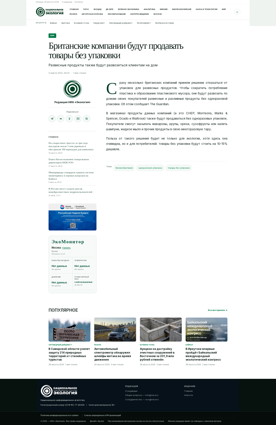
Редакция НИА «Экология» (72, 102)
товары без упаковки (179, 168)
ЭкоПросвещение (139, 14)
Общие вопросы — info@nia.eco (141, 395)
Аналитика (149, 9)
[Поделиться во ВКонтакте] (60, 118)
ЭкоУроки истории (164, 23)
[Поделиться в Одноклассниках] (69, 118)
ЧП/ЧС (86, 9)
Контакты (79, 2)
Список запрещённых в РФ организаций (102, 415)
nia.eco (101, 421)
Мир (224, 9)
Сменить (66, 248)
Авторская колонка (92, 14)
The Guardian (159, 104)
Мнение (164, 9)
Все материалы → (217, 310)
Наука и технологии (206, 9)
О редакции (67, 2)
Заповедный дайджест (121, 23)
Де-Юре (109, 9)
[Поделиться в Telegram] (52, 118)
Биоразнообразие (182, 9)
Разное (73, 14)
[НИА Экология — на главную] (50, 12)
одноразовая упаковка (150, 168)
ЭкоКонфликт (144, 23)
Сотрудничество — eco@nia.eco (142, 399)
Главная (74, 9)
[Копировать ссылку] (86, 118)
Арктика (65, 23)
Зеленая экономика (128, 9)
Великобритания (124, 168)
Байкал (53, 23)
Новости (188, 395)
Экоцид (97, 9)
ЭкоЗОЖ (157, 14)
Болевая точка (81, 23)
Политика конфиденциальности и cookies (59, 415)
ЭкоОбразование (117, 14)
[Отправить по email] (77, 118)
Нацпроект (99, 23)
